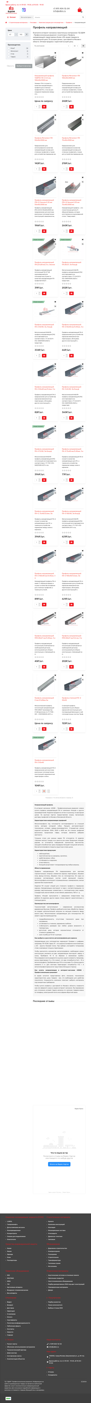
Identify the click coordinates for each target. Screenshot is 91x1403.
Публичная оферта (14, 1326)
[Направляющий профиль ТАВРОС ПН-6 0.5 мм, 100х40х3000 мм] (45, 62)
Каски (9, 1248)
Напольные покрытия (56, 1278)
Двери (50, 1290)
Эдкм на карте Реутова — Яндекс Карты (59, 1192)
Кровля (50, 1221)
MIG (8, 1275)
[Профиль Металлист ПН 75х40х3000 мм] (73, 124)
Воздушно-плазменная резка (17, 1290)
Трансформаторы (54, 1260)
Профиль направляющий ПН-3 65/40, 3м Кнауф (71, 388)
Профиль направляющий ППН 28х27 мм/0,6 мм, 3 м (72, 637)
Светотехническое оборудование (60, 1281)
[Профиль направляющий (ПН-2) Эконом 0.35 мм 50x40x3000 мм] (45, 186)
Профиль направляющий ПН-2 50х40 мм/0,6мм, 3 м (45, 388)
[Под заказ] (44, 791)
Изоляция (51, 1227)
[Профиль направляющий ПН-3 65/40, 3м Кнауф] (73, 373)
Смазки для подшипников (16, 1236)
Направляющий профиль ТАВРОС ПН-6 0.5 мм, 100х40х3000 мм (44, 78)
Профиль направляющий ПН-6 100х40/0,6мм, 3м (71, 575)
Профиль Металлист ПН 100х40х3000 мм (71, 77)
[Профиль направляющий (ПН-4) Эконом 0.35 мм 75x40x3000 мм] (73, 186)
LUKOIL (9, 1221)
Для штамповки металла (16, 1227)
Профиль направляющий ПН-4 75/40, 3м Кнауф (44, 450)
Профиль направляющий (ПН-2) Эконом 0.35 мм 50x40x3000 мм (44, 202)
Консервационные (14, 1230)
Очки (9, 1257)
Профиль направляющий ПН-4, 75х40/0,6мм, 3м (44, 512)
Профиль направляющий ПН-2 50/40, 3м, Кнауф (44, 326)
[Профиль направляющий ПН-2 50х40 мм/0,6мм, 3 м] (45, 373)
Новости (10, 1332)
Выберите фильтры (24, 66)
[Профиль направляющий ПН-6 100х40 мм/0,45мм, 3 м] (45, 560)
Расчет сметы (12, 1344)
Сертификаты (12, 1320)
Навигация (11, 1311)
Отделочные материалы (57, 1271)
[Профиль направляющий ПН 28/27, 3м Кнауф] (73, 248)
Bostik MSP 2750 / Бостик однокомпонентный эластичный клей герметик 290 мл (67, 1087)
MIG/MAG (10, 1278)
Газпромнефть (12, 1224)
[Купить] (44, 107)
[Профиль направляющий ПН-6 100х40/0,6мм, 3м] (73, 560)
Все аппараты (12, 1293)
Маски (9, 1251)
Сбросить (10, 66)
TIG (8, 1284)
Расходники (52, 1254)
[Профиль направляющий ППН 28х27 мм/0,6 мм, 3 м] (73, 622)
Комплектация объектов (16, 1359)
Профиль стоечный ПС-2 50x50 (71, 699)
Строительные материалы (18, 22)
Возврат (10, 1305)
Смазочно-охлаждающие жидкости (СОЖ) (25, 1217)
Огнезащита (52, 1233)
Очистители (11, 1239)
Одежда (10, 1254)
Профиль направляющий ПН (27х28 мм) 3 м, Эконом (45, 263)
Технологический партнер (16, 1350)
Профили (69, 22)
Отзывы (51, 1372)
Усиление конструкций (56, 1224)
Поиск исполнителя (55, 1305)
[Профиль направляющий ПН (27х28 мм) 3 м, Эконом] (45, 248)
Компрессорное (54, 1251)
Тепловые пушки (54, 1263)
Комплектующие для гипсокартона (51, 22)
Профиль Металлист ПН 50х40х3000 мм (44, 139)
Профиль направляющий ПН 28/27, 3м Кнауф (71, 263)
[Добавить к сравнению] (55, 57)
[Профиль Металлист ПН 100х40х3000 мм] (73, 62)
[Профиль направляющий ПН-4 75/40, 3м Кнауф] (45, 435)
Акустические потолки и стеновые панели (63, 1275)
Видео (9, 1302)
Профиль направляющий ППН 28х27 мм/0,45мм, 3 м (45, 637)
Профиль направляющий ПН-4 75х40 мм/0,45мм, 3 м (72, 450)
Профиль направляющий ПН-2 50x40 (44, 761)
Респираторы (12, 1260)
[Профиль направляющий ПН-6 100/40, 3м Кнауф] (73, 497)
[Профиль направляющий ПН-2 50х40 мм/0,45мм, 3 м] (73, 311)
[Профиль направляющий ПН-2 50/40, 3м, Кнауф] (45, 311)
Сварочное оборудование (17, 1271)
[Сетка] (83, 46)
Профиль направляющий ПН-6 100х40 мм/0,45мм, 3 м (45, 576)
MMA (9, 1281)
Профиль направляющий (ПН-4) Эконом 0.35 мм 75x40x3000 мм (71, 202)
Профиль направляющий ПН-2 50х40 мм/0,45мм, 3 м (72, 326)
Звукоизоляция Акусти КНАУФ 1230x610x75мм (67, 1027)
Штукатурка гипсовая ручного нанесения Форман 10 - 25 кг (65, 1008)
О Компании (11, 1298)
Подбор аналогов (54, 1302)
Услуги (10, 1340)
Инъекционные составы (56, 1230)
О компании (11, 1314)
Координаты (52, 1375)
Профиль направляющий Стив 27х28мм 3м (44, 699)
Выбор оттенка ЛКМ (55, 1308)
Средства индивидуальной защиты (21, 1244)
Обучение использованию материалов (21, 1347)
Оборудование (53, 1244)
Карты (51, 1368)
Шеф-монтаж (12, 1353)
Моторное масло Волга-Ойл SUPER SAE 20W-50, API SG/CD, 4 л (67, 1067)
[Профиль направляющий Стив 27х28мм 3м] (45, 684)
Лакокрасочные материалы (58, 1287)
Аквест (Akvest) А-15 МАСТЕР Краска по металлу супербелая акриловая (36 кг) (65, 1047)
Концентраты (12, 1233)
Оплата (9, 1317)
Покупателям (54, 1298)
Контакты (10, 1329)
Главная (10, 1335)
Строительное (53, 1257)
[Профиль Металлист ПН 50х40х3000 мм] (45, 124)
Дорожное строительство (57, 1248)
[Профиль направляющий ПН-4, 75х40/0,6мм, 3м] (45, 497)
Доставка (10, 1308)
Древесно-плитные (55, 1236)
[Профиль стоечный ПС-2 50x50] (73, 684)
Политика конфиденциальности (18, 1323)
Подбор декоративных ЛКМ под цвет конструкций (66, 1284)
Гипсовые (33, 22)
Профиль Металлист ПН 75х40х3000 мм (71, 139)
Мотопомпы (52, 1266)
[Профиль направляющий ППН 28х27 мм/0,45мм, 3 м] (45, 622)
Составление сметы (14, 1356)
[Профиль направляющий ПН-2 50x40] (45, 746)
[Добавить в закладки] (55, 53)
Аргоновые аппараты (14, 1287)
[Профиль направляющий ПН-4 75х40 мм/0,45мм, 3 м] (73, 435)
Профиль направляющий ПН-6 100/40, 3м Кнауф (71, 512)
